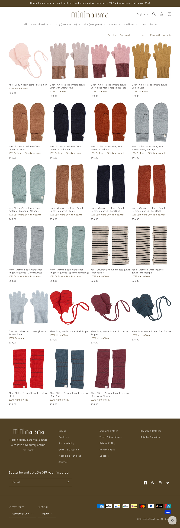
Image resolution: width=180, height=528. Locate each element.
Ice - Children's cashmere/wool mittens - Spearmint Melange (25, 210)
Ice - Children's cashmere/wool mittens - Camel (25, 148)
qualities (64, 437)
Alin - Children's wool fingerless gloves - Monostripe (110, 271)
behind (63, 430)
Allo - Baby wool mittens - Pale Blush (28, 84)
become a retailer (150, 430)
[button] (41, 24)
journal (63, 461)
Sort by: (112, 35)
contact (103, 455)
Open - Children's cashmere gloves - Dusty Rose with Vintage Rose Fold (109, 86)
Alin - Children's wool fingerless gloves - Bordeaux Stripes (110, 395)
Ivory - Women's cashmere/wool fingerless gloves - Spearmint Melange (69, 271)
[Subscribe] (68, 482)
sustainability (66, 443)
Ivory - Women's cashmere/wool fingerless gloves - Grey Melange (25, 271)
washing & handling (70, 455)
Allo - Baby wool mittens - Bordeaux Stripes (109, 333)
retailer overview (150, 437)
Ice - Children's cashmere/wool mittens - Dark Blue (66, 148)
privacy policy (107, 449)
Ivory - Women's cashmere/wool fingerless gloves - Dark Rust (148, 210)
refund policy (107, 443)
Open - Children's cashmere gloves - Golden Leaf (150, 86)
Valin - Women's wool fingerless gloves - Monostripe (148, 271)
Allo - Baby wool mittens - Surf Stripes (151, 331)
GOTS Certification (69, 449)
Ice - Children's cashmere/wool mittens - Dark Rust (107, 148)
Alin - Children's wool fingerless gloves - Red (28, 395)
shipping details (108, 430)
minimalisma (148, 519)
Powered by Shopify (162, 519)
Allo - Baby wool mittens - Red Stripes (69, 331)
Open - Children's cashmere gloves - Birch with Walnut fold (68, 86)
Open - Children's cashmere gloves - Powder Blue (27, 333)
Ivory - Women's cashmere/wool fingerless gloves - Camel (66, 210)
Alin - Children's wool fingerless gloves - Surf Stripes (69, 395)
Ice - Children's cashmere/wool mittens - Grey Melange (147, 148)
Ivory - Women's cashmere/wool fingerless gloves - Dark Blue (107, 210)
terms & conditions (110, 437)
